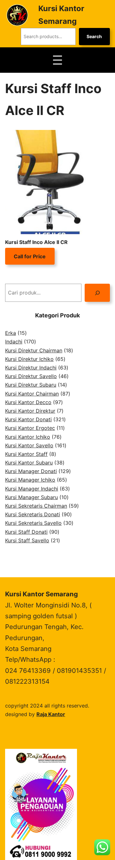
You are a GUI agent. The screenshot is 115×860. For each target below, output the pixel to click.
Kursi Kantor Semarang (41, 594)
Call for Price (30, 256)
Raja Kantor (50, 714)
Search (94, 36)
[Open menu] (57, 60)
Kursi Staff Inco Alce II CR (36, 242)
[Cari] (97, 293)
